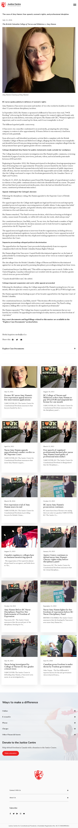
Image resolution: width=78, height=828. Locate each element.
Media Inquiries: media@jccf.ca (14, 335)
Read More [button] (7, 414)
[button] (13, 340)
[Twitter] (13, 813)
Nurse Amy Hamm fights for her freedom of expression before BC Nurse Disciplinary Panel (58, 612)
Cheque (5, 729)
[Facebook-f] (10, 813)
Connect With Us (15, 790)
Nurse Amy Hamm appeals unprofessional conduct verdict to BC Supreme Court (19, 452)
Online (5, 711)
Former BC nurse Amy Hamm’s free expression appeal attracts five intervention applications (18, 398)
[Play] (17, 813)
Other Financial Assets (11, 735)
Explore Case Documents (13, 349)
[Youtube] (24, 813)
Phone (5, 723)
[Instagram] (20, 813)
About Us (13, 798)
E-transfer (6, 717)
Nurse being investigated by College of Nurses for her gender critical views (19, 667)
